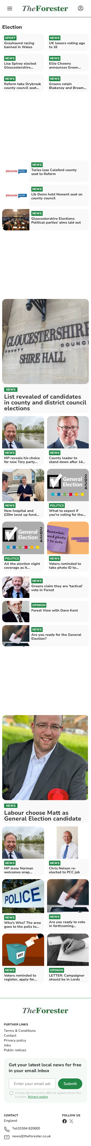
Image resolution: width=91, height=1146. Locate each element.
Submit (70, 1083)
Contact (10, 1035)
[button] (10, 8)
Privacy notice (38, 1097)
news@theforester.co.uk (31, 1136)
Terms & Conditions (20, 1030)
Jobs (7, 1045)
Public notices (15, 1050)
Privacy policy (15, 1040)
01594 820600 (29, 1129)
